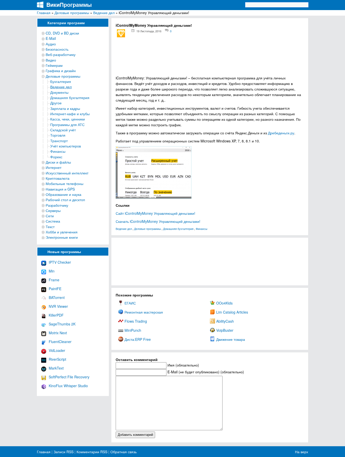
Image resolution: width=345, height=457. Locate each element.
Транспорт (59, 140)
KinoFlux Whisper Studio (68, 385)
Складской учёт (63, 129)
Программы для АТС (67, 124)
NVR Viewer (58, 306)
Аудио (51, 43)
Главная (44, 12)
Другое (56, 102)
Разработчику (57, 205)
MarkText (56, 368)
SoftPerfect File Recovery (69, 376)
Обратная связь (123, 451)
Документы (59, 92)
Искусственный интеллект (67, 172)
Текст (50, 226)
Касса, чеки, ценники (67, 118)
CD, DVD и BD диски (62, 33)
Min (52, 270)
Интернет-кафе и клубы (70, 113)
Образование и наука (63, 194)
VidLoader (57, 350)
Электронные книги (62, 237)
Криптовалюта (57, 178)
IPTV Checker (60, 262)
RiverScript (57, 359)
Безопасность (57, 49)
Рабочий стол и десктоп (65, 199)
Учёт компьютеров (65, 145)
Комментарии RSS (92, 451)
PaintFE (55, 288)
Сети (50, 215)
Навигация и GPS (60, 189)
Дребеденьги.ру (281, 132)
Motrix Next (58, 332)
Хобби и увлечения (62, 231)
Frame (54, 279)
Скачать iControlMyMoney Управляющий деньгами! (158, 221)
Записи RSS (63, 451)
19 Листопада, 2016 (148, 31)
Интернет (53, 167)
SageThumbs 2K (62, 323)
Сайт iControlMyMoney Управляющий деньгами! (155, 213)
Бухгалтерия (60, 81)
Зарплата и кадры (65, 108)
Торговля (57, 135)
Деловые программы (72, 12)
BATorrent (57, 297)
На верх (301, 451)
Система (53, 221)
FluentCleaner (60, 341)
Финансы (57, 151)
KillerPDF (56, 315)
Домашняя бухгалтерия (69, 97)
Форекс (56, 156)
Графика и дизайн (61, 70)
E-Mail (51, 38)
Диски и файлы (58, 162)
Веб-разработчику (61, 54)
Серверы (53, 210)
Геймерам (54, 65)
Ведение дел (104, 12)
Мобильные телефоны (64, 183)
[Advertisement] (210, 58)
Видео (51, 60)
